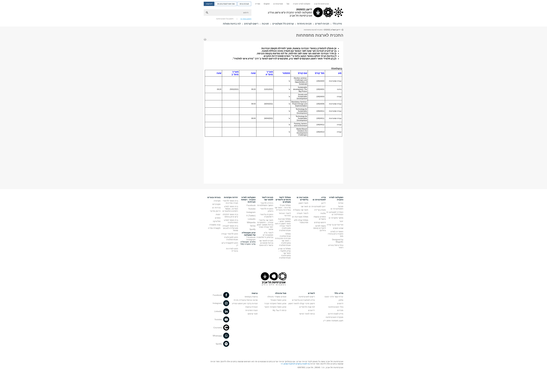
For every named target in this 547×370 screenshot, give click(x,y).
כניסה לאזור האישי (307, 314)
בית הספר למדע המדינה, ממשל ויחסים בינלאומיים (230, 208)
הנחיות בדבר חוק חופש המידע (245, 303)
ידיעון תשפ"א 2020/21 (342, 29)
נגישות (255, 293)
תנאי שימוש (253, 314)
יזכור (341, 221)
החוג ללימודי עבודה (229, 234)
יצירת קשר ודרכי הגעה (333, 296)
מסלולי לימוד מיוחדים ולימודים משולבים (283, 199)
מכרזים (340, 310)
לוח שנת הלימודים (307, 307)
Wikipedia (251, 222)
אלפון (341, 300)
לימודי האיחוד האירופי (285, 214)
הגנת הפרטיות (251, 310)
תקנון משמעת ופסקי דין (333, 320)
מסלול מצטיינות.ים (300, 217)
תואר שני (304, 206)
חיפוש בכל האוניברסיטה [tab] (224, 19)
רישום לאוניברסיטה (307, 296)
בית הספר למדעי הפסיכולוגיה (231, 221)
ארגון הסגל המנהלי (278, 300)
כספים (218, 218)
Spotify (252, 229)
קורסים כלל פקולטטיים (283, 24)
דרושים (340, 303)
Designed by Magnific (337, 240)
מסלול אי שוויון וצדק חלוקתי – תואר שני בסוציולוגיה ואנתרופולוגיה (284, 253)
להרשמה (209, 4)
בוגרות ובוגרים (214, 197)
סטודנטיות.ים (278, 4)
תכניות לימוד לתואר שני (267, 198)
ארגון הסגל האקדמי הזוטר (275, 307)
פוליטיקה (217, 221)
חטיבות (265, 24)
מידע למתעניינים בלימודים (303, 300)
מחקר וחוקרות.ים (336, 218)
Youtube (252, 209)
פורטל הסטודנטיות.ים (337, 207)
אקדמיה (217, 201)
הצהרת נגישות (251, 307)
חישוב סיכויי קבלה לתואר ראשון (301, 303)
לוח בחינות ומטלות (232, 24)
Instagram (251, 212)
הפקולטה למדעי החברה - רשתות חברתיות (248, 199)
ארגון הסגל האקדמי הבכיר (275, 303)
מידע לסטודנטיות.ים (319, 198)
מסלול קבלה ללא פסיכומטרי (301, 221)
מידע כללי (337, 24)
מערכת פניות (244, 4)
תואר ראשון (303, 203)
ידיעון (323, 203)
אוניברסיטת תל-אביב (321, 4)
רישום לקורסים (251, 24)
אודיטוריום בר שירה (335, 225)
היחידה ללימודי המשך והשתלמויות (265, 204)
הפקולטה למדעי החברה (301, 4)
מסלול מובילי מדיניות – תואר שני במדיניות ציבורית (282, 207)
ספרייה (257, 4)
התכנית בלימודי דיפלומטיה (266, 215)
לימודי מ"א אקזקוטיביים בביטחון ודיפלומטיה (264, 235)
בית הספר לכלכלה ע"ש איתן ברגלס (230, 215)
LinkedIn (252, 219)
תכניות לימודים (322, 24)
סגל (288, 4)
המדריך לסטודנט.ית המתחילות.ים (334, 213)
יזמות (218, 214)
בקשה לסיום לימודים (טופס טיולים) (319, 228)
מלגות (323, 213)
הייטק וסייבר (215, 211)
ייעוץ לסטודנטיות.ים (317, 206)
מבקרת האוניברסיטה (334, 317)
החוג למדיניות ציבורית (232, 249)
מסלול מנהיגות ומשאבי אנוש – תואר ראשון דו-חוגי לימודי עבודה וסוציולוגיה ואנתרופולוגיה (283, 225)
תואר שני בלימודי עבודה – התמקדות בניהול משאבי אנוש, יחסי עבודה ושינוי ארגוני (264, 224)
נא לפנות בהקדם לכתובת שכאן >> (295, 364)
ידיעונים (311, 310)
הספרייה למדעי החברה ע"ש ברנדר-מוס (335, 233)
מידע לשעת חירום (335, 314)
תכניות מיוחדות (304, 24)
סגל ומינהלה (280, 293)
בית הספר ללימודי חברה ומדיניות (230, 202)
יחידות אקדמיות (231, 197)
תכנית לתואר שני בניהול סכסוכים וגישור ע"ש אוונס (266, 242)
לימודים (311, 293)
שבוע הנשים (338, 228)
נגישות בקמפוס (251, 296)
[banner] (273, 13)
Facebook (251, 205)
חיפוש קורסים (320, 222)
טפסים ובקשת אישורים (320, 218)
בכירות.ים (216, 207)
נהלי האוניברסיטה (335, 307)
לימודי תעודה (302, 213)
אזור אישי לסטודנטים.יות (226, 4)
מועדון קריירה (320, 210)
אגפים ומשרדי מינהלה (276, 296)
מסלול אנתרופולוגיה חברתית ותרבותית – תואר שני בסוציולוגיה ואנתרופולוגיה (283, 239)
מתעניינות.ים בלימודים (302, 198)
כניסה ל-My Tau (279, 310)
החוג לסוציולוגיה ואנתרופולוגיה (231, 238)
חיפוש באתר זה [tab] (245, 19)
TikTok (253, 226)
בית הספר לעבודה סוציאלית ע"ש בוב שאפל (230, 228)
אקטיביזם (216, 204)
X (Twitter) (251, 215)
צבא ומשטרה (215, 225)
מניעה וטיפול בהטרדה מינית (246, 300)
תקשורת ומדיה (214, 228)
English (267, 4)
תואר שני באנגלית (300, 210)
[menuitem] (321, 4)
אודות (340, 203)
